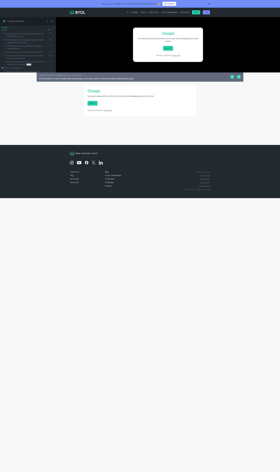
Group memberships (113, 175)
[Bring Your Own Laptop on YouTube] (79, 162)
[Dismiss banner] (209, 4)
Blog (107, 172)
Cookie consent (204, 186)
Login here (176, 55)
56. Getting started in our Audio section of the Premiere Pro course (25, 35)
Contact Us (74, 172)
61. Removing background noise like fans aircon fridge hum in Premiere (26, 63)
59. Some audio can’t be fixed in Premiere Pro (25, 52)
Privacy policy (205, 179)
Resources (184, 12)
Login (196, 12)
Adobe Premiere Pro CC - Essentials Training (54, 75)
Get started (169, 4)
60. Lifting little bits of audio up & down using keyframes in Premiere (25, 57)
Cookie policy (205, 182)
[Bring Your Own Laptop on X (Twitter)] (93, 162)
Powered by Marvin (203, 172)
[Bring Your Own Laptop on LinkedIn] (101, 163)
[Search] (127, 12)
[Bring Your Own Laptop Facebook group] (86, 162)
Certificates (154, 12)
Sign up (168, 48)
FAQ (71, 175)
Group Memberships (170, 12)
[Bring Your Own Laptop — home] (77, 12)
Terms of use (205, 175)
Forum (143, 12)
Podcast (108, 186)
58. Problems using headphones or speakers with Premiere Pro (25, 47)
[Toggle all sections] (48, 21)
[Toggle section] (53, 27)
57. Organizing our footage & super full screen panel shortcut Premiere (25, 41)
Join (206, 12)
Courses (134, 12)
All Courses (74, 179)
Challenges (109, 182)
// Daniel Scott (76, 75)
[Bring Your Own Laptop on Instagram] (72, 162)
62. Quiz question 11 (14, 68)
